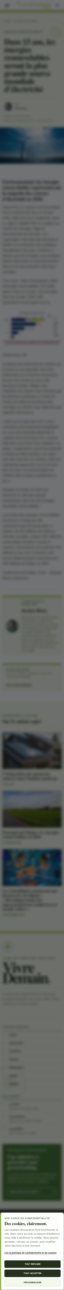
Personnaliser (32, 1282)
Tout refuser (33, 1264)
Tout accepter (32, 1273)
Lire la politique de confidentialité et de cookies (30, 1252)
